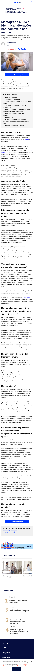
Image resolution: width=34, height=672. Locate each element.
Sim (6, 532)
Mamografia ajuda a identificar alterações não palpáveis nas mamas (16, 12)
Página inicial (9, 8)
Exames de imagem (10, 9)
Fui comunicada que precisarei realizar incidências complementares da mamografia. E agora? (16, 121)
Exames (19, 8)
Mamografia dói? (9, 117)
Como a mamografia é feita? (13, 99)
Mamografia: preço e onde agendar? (15, 125)
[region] (17, 665)
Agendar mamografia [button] (17, 74)
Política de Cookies (22, 665)
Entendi (16, 669)
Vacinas (13, 616)
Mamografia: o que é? (11, 97)
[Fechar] (31, 661)
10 (22, 586)
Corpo (12, 597)
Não (14, 532)
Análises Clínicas (29, 572)
